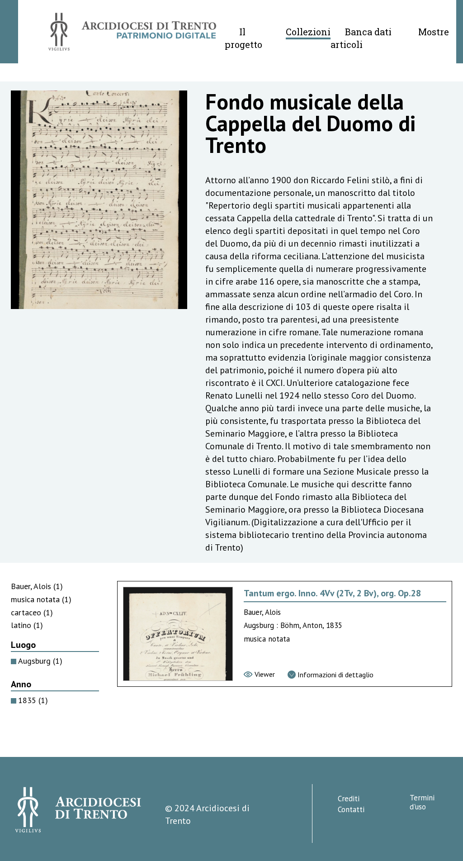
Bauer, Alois (37, 586)
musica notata (41, 599)
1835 (33, 700)
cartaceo (32, 612)
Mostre (433, 32)
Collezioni (308, 32)
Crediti (348, 798)
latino (27, 625)
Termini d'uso (422, 802)
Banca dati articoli (361, 38)
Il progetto (243, 38)
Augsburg (40, 661)
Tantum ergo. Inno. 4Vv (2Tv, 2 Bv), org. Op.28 (332, 593)
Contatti (351, 809)
